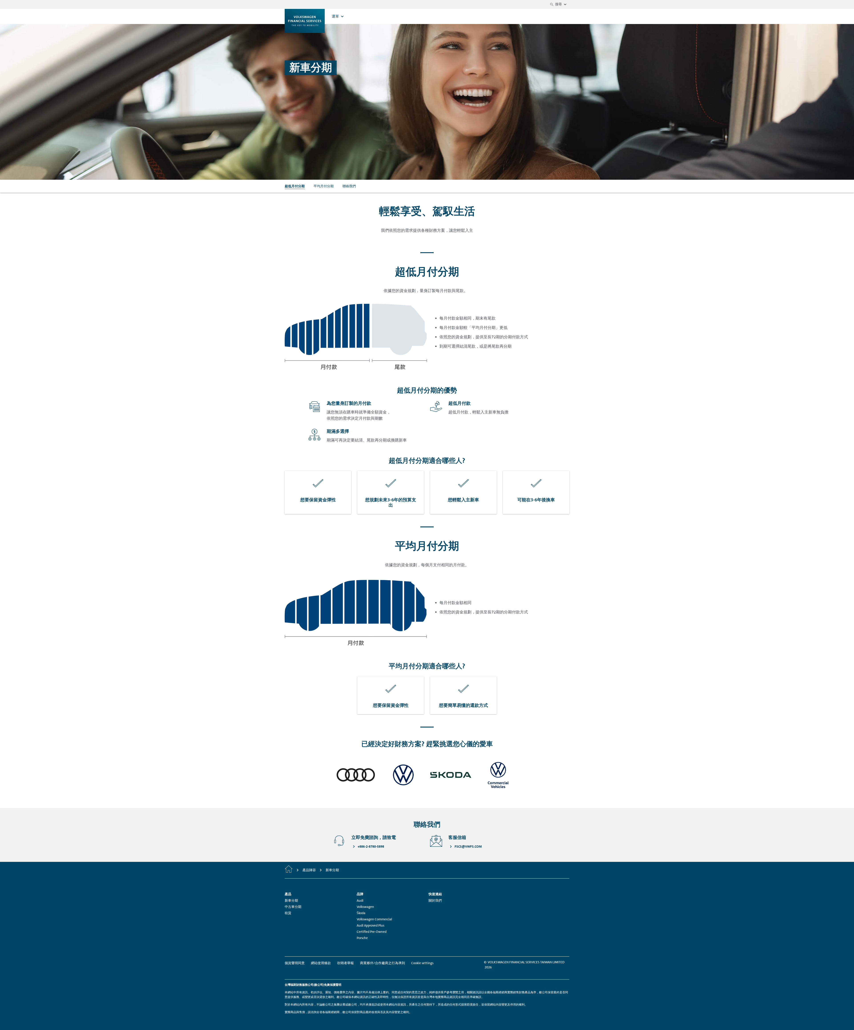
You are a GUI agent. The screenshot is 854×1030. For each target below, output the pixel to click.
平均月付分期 (324, 186)
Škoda (361, 913)
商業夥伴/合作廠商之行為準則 (382, 963)
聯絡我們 (349, 186)
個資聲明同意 (295, 963)
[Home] (289, 870)
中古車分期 (293, 907)
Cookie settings (422, 963)
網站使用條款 (321, 963)
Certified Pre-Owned (372, 931)
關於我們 (435, 900)
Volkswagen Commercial (374, 919)
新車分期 (291, 900)
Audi (360, 900)
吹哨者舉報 (345, 963)
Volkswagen (365, 907)
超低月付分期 (295, 186)
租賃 (288, 913)
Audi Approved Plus (370, 925)
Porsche (362, 938)
